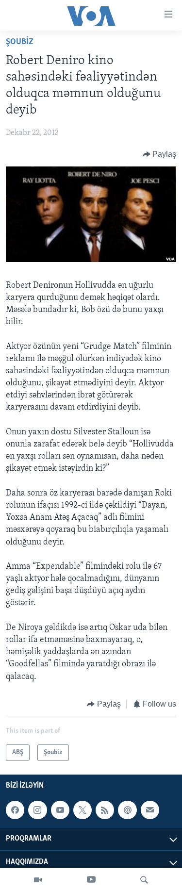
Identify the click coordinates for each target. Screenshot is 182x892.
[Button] (160, 154)
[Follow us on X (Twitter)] (82, 810)
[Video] (37, 880)
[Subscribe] (150, 810)
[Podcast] (127, 810)
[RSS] (105, 810)
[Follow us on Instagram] (37, 810)
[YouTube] (91, 880)
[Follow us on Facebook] (15, 810)
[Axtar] (144, 880)
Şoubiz (19, 42)
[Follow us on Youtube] (60, 810)
